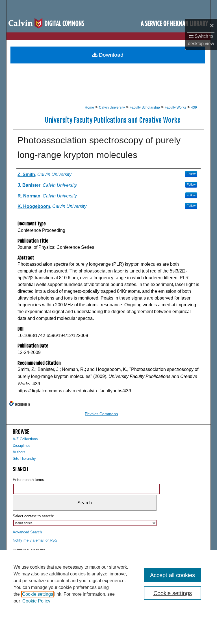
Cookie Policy (36, 601)
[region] (108, 584)
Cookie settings (37, 594)
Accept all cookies (172, 575)
